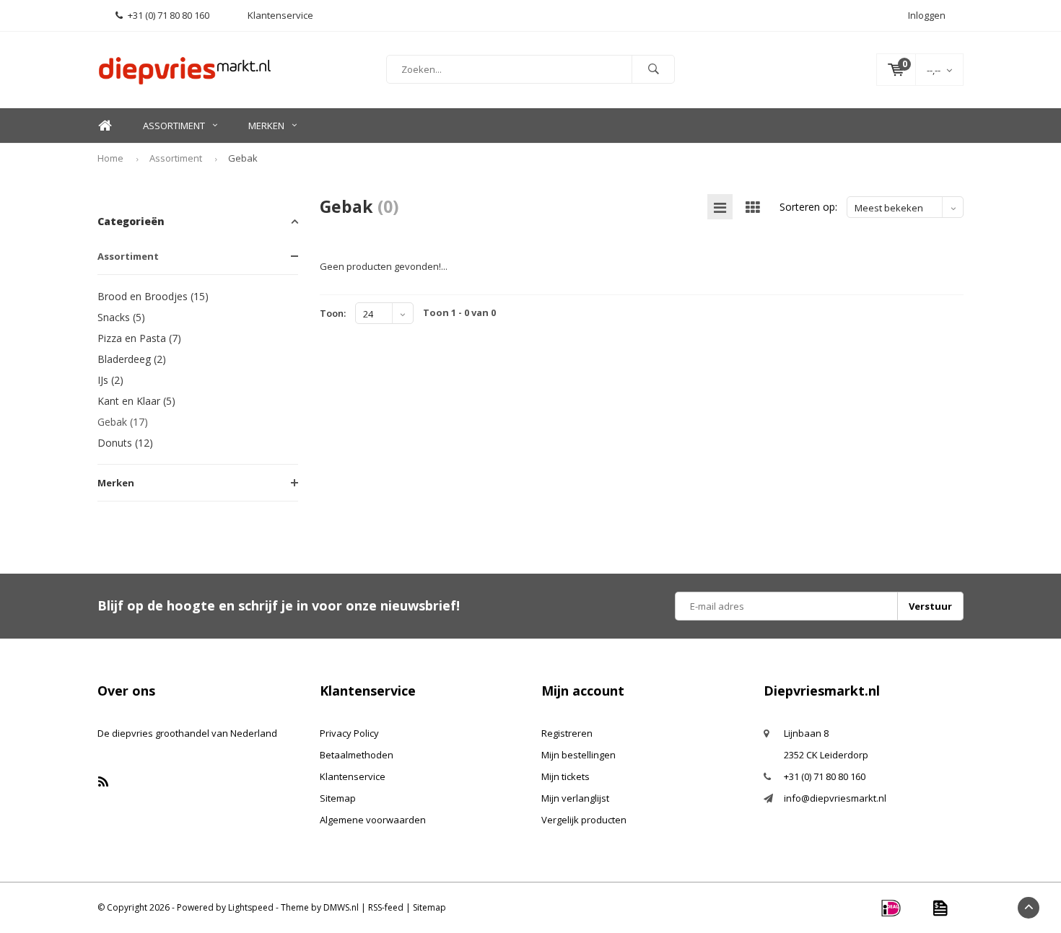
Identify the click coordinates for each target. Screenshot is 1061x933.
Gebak (243, 158)
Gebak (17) (122, 422)
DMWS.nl (341, 907)
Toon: (333, 313)
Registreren (567, 733)
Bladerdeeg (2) (131, 359)
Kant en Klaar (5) (136, 401)
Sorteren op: (808, 207)
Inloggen (927, 15)
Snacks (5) (121, 317)
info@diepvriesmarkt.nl (835, 798)
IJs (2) (110, 380)
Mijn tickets (565, 776)
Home (104, 126)
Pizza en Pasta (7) (139, 338)
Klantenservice (352, 776)
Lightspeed (251, 907)
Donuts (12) (125, 443)
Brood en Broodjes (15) (153, 296)
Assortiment (174, 125)
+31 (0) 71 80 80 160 (168, 15)
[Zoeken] (653, 69)
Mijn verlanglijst (575, 798)
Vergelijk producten (583, 819)
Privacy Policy (349, 733)
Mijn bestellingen (578, 754)
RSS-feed (385, 907)
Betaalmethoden (356, 754)
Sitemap (338, 798)
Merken (266, 125)
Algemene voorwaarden (373, 819)
